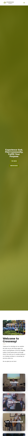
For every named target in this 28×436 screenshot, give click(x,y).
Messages (14, 165)
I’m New (14, 161)
